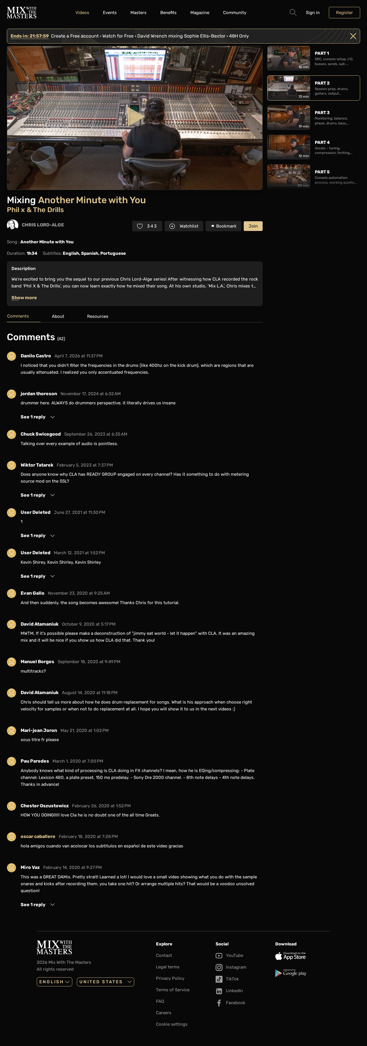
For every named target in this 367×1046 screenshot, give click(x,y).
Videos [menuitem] (82, 12)
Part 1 (322, 53)
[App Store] (302, 956)
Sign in (313, 12)
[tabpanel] (135, 619)
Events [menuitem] (110, 12)
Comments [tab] (18, 316)
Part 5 (322, 172)
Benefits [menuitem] (168, 12)
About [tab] (58, 316)
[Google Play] (302, 973)
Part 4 (322, 142)
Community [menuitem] (234, 12)
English (51, 981)
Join (253, 226)
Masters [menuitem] (138, 12)
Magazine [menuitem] (199, 12)
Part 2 (322, 83)
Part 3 (322, 112)
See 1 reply (33, 417)
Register (344, 12)
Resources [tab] (97, 316)
